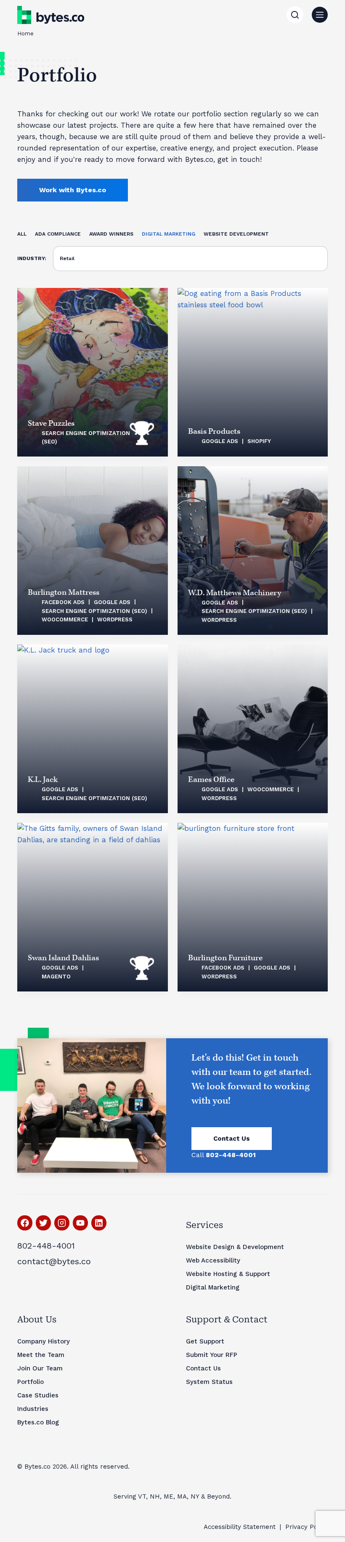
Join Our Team (40, 1368)
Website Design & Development (235, 1247)
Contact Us (231, 1138)
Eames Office (211, 779)
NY (195, 1496)
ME (168, 1496)
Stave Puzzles (51, 423)
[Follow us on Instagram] (61, 1222)
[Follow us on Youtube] (80, 1222)
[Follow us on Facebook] (24, 1222)
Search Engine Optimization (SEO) (94, 611)
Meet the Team (40, 1355)
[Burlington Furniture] (253, 907)
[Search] (295, 14)
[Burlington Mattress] (92, 550)
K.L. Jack (43, 779)
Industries (32, 1409)
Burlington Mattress (63, 592)
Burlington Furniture (225, 958)
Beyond (218, 1496)
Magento (56, 976)
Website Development (236, 234)
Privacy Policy (306, 1527)
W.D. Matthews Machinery (234, 593)
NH (155, 1496)
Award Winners (111, 234)
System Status (209, 1382)
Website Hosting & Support (228, 1274)
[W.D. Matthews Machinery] (253, 550)
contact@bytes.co (54, 1261)
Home (25, 33)
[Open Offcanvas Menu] (320, 15)
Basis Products (214, 431)
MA (182, 1496)
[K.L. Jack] (92, 729)
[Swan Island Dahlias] (92, 907)
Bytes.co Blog (38, 1422)
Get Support (205, 1341)
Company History (43, 1341)
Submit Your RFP (211, 1355)
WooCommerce (65, 619)
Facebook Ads (63, 602)
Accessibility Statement (240, 1527)
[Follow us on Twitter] (43, 1222)
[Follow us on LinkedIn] (98, 1222)
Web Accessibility (213, 1260)
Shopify (259, 441)
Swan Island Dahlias (63, 958)
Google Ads (220, 441)
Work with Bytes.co (72, 190)
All (22, 234)
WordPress (115, 619)
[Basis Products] (253, 372)
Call (223, 1155)
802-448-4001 (46, 1246)
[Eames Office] (253, 729)
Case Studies (37, 1395)
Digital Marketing (168, 234)
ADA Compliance (58, 234)
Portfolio (30, 1382)
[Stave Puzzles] (92, 372)
